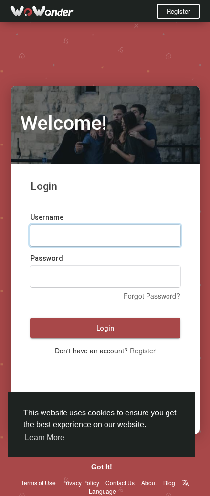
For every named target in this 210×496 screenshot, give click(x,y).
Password (46, 258)
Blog (169, 482)
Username (46, 217)
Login (105, 328)
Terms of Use (38, 482)
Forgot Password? (152, 296)
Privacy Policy (80, 482)
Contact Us (120, 482)
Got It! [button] (101, 467)
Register (178, 11)
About (149, 482)
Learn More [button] (44, 438)
